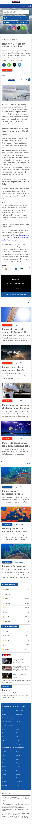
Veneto (18, 718)
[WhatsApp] (23, 28)
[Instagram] (14, 28)
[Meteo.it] (27, 6)
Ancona (4, 766)
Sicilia (3, 744)
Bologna (18, 763)
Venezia (18, 759)
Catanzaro (19, 781)
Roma (17, 770)
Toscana (18, 725)
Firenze (18, 766)
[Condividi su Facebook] (4, 66)
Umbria (4, 729)
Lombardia (19, 714)
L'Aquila (18, 774)
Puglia (17, 736)
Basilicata (4, 740)
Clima (7, 70)
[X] (18, 28)
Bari (17, 778)
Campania (5, 733)
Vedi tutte (28, 462)
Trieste (4, 763)
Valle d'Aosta (19, 710)
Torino (4, 751)
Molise (4, 736)
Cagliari (18, 785)
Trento (4, 759)
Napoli (4, 774)
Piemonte (4, 710)
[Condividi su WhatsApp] (9, 66)
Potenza (4, 781)
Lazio (17, 729)
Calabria (18, 740)
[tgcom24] (16, 2)
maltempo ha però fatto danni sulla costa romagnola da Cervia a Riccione (15, 237)
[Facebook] (10, 28)
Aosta (17, 751)
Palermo (4, 785)
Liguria (4, 714)
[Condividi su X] (14, 66)
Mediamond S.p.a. (15, 813)
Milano (18, 755)
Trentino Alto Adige (7, 718)
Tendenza (7, 487)
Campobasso (5, 778)
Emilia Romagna (6, 721)
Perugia (4, 770)
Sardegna (18, 744)
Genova (4, 755)
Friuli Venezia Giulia (7, 725)
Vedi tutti (28, 301)
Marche (18, 721)
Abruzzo (18, 733)
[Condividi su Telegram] (19, 66)
